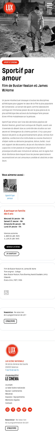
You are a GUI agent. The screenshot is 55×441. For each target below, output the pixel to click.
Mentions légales (12, 400)
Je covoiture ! (11, 254)
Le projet (9, 385)
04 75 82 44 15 (13, 370)
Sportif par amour (10, 197)
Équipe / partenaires (13, 391)
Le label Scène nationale (15, 388)
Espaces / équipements (15, 397)
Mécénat (9, 394)
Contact (8, 403)
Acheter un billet (13, 247)
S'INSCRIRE (10, 321)
